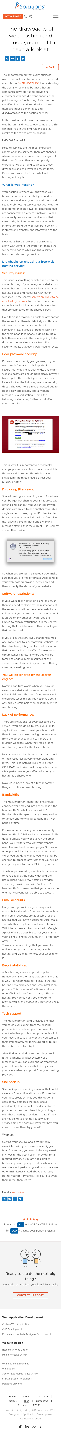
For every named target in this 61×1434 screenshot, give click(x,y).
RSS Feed (38, 1405)
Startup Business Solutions (17, 1379)
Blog (26, 1401)
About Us (27, 1397)
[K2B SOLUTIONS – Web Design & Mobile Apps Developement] (30, 6)
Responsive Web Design (15, 1350)
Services (43, 1397)
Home (12, 1397)
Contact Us (42, 1401)
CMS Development (12, 1329)
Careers (13, 1401)
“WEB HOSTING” (28, 83)
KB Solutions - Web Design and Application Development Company (32, 1414)
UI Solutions (8, 1369)
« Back (50, 67)
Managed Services (12, 1384)
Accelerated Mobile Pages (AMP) (20, 1374)
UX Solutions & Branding (15, 1364)
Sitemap (22, 1405)
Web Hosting (18, 1192)
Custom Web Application (16, 1324)
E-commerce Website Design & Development (26, 1334)
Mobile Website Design (14, 1355)
